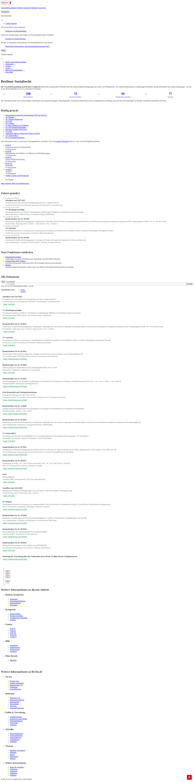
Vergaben (13, 725)
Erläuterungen (15, 647)
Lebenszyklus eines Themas (15, 261)
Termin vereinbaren (17, 683)
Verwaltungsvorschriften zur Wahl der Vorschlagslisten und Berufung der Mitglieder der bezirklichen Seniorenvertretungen (44, 212)
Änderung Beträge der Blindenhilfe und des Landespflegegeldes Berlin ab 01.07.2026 (29, 367)
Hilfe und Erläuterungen (14, 70)
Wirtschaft (13, 771)
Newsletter (9, 72)
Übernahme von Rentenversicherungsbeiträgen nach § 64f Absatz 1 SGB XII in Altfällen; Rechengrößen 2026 (37, 491)
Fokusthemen (14, 740)
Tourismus (13, 769)
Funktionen (14, 645)
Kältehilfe (13, 742)
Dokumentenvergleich (13, 257)
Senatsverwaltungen (17, 700)
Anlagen (23, 291)
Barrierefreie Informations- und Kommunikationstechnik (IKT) (27, 46)
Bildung (13, 758)
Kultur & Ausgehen (17, 767)
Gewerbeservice (15, 689)
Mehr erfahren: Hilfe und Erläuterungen (15, 183)
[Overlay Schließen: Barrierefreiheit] (2, 20)
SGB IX (8, 151)
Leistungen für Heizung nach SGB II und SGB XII (18, 395)
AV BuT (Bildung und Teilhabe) (17, 125)
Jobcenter (13, 706)
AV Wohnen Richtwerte (13, 119)
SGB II (8, 145)
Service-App (14, 681)
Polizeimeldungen (16, 736)
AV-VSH (8, 121)
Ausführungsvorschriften (19, 618)
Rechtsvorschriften (16, 616)
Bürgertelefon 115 (16, 685)
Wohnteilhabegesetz (8, 477)
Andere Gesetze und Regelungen (17, 176)
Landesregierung (16, 717)
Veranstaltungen (15, 738)
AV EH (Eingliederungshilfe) (15, 127)
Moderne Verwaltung (17, 750)
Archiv (7, 68)
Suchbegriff (11, 282)
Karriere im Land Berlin (18, 719)
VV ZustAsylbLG (11, 135)
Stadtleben (13, 773)
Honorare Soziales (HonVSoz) (16, 129)
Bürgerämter (14, 704)
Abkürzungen (15, 649)
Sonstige (13, 620)
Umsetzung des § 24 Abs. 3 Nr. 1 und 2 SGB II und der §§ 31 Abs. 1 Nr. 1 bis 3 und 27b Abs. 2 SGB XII (36, 463)
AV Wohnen (9, 117)
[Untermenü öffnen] (14, 64)
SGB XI (8, 157)
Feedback (13, 651)
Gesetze (8, 66)
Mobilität (13, 752)
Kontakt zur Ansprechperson (15, 39)
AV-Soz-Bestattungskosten (14, 138)
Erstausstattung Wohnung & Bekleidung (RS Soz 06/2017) (26, 115)
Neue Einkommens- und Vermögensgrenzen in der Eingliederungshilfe (24, 532)
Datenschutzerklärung (17, 601)
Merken (8, 265)
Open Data (14, 723)
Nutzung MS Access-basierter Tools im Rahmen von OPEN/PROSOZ (24, 545)
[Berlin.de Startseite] (6, 4)
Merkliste (13, 660)
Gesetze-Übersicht (61, 141)
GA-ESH (8, 131)
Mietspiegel (14, 756)
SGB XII (8, 163)
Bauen (12, 754)
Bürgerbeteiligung (16, 721)
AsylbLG (8, 169)
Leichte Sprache (11, 23)
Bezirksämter (14, 702)
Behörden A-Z (15, 698)
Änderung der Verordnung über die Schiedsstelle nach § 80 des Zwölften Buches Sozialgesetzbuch (39, 556)
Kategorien (9, 64)
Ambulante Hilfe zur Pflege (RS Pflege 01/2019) (22, 133)
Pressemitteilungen (16, 734)
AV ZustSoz (9, 123)
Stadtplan (13, 775)
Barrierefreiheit (15, 603)
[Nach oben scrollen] (189, 777)
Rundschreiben (15, 614)
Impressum (14, 599)
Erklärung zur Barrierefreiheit (15, 31)
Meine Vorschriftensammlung (15, 62)
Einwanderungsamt (17, 708)
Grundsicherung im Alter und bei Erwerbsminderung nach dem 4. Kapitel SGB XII (31, 203)
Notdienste (14, 687)
